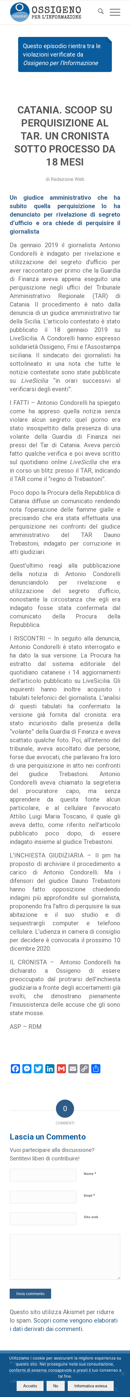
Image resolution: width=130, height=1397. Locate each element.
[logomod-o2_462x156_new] (54, 12)
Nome (90, 1173)
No (55, 1386)
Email (89, 1195)
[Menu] (112, 12)
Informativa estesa (90, 1386)
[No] (122, 1374)
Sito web (91, 1217)
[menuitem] (98, 12)
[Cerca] (98, 12)
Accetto (30, 1386)
